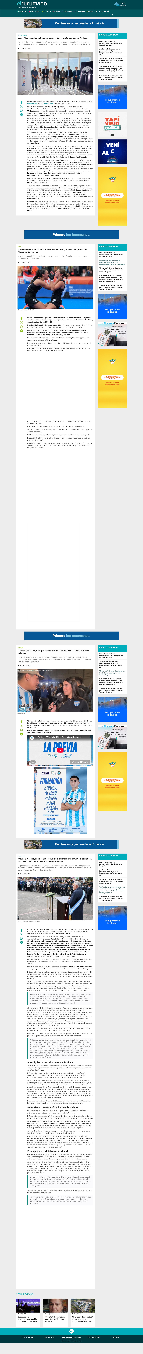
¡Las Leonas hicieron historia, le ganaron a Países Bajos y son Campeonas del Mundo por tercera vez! (112, 262)
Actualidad (22, 11)
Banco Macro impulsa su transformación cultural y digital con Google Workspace (111, 43)
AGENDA (116, 1337)
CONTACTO (48, 1337)
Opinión (57, 11)
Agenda (90, 11)
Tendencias (67, 11)
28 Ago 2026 (50, 1313)
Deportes (47, 11)
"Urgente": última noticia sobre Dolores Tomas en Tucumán (55, 1319)
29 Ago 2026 (22, 1313)
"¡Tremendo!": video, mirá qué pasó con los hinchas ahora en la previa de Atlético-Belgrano (111, 60)
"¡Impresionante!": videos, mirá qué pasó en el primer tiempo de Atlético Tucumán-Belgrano (111, 77)
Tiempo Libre (35, 11)
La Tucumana (80, 11)
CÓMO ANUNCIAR (93, 1337)
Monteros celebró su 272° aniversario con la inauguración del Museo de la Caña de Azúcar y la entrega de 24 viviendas (82, 1321)
